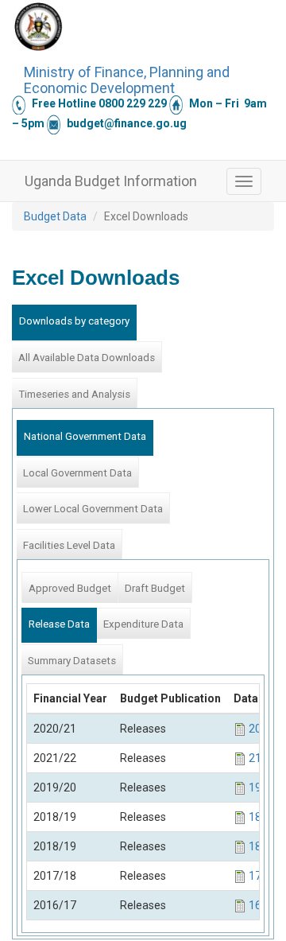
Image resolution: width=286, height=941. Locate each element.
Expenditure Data (143, 624)
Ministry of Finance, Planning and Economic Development (127, 78)
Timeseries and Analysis (74, 394)
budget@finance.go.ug (127, 123)
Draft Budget (155, 588)
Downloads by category (74, 321)
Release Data (59, 624)
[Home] (38, 26)
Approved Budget (70, 588)
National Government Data (85, 436)
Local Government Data (77, 473)
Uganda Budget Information (111, 181)
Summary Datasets (72, 661)
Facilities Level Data (69, 545)
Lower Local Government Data (93, 509)
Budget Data (55, 216)
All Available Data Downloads (86, 358)
